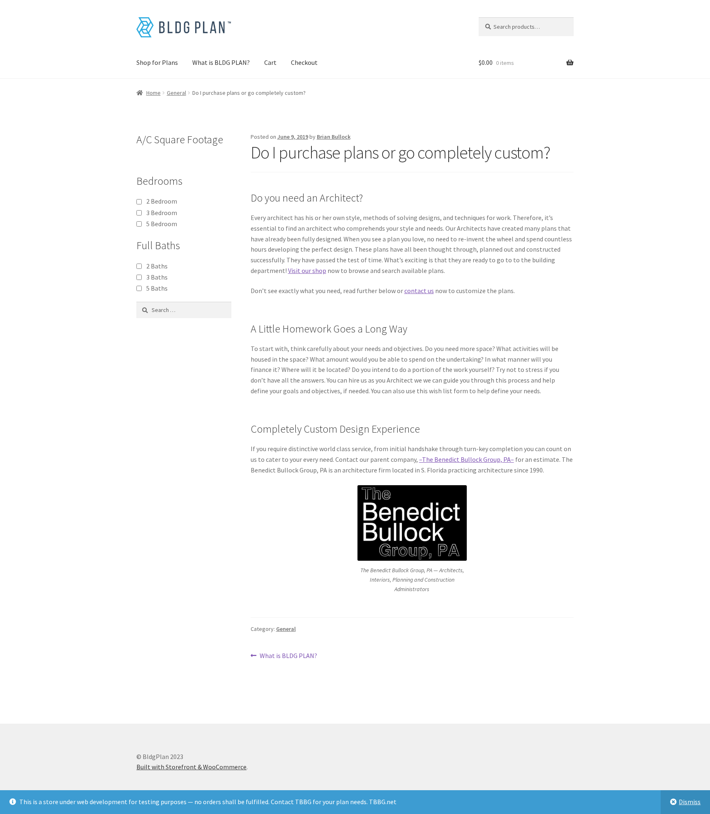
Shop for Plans (157, 62)
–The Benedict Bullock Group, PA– (466, 459)
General (176, 92)
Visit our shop (307, 270)
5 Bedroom (161, 224)
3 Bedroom (161, 213)
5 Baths (157, 288)
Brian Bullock (333, 136)
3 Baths (157, 277)
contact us (419, 291)
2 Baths (157, 266)
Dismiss (690, 802)
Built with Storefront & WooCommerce (191, 767)
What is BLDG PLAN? (221, 62)
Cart (270, 62)
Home (153, 92)
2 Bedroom (161, 201)
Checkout (304, 62)
